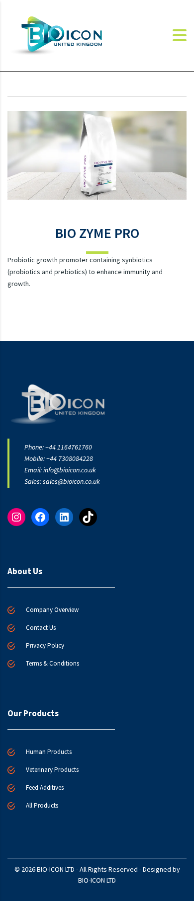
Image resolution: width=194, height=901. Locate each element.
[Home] (57, 34)
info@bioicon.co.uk (69, 469)
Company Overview (52, 609)
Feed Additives (45, 787)
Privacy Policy (45, 645)
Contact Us (41, 627)
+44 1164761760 (68, 447)
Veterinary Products (52, 769)
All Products (42, 805)
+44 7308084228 (69, 458)
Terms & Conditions (52, 663)
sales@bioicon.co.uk (71, 481)
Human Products (49, 752)
